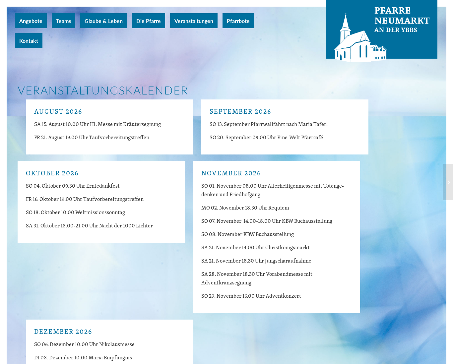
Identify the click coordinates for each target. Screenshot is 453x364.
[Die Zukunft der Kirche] (448, 182)
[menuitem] (31, 20)
